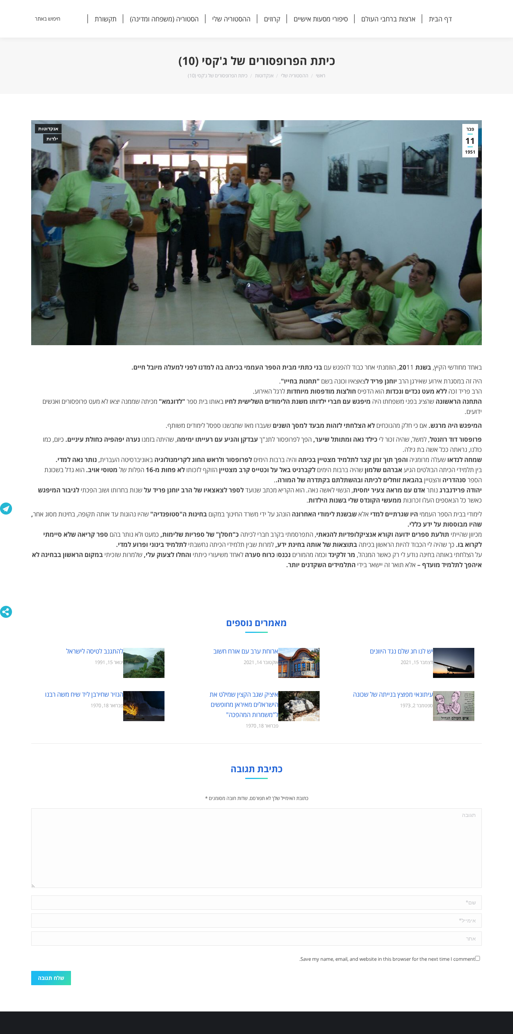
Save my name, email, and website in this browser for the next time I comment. (387, 959)
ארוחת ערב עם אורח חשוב (245, 651)
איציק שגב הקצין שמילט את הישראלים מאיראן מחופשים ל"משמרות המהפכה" (244, 704)
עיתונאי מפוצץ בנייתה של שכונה (393, 694)
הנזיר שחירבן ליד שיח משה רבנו (84, 694)
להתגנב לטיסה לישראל (94, 651)
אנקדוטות (48, 128)
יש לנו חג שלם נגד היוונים (401, 651)
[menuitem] (440, 19)
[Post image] (453, 663)
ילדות (52, 139)
